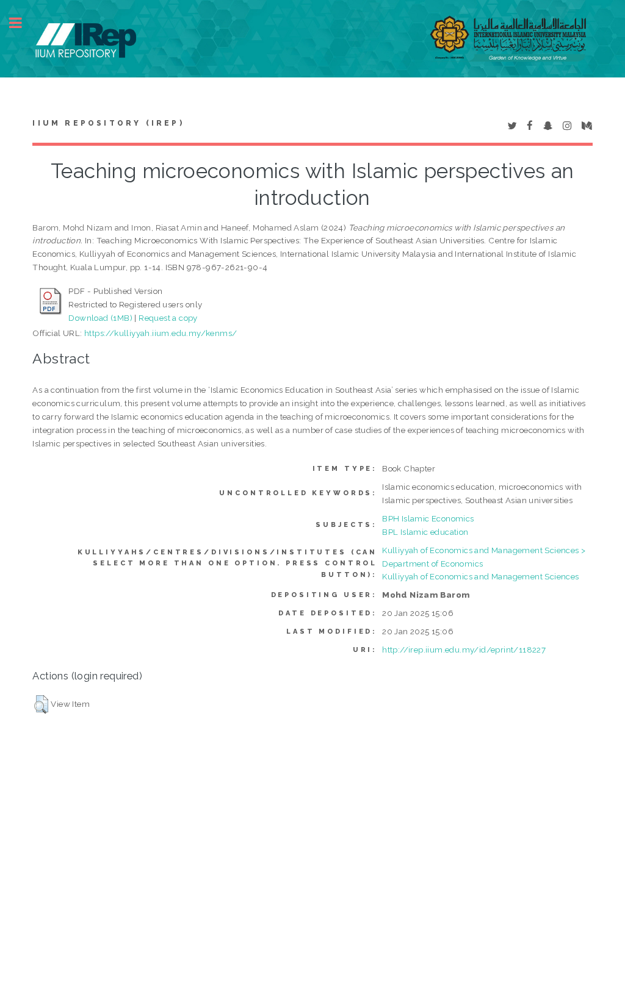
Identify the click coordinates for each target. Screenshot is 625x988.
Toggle (22, 23)
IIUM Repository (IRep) (108, 123)
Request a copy (168, 318)
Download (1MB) (100, 318)
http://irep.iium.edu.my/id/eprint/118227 (464, 649)
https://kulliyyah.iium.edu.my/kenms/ (160, 333)
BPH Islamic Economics (428, 518)
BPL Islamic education (425, 532)
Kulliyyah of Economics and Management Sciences (480, 576)
